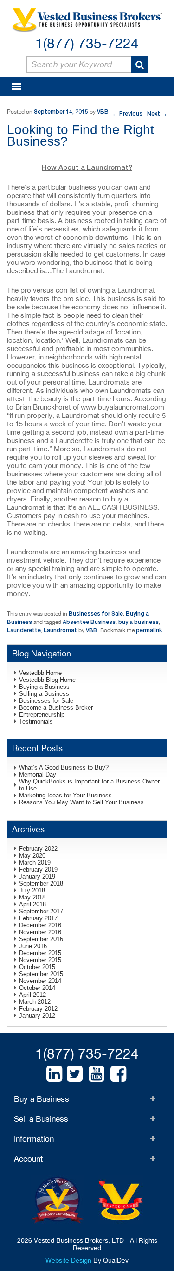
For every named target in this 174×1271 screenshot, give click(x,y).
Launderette (24, 630)
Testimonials (36, 721)
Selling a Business (44, 693)
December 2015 (40, 953)
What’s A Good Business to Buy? (64, 767)
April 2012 (32, 994)
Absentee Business (89, 621)
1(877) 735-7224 (87, 43)
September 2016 (41, 939)
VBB (103, 111)
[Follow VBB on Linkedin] (54, 1074)
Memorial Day (37, 774)
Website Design (68, 1260)
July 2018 (32, 890)
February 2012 (38, 1008)
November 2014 (40, 980)
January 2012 (37, 1015)
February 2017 (38, 918)
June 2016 (33, 946)
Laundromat (60, 630)
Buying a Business (44, 686)
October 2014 (37, 987)
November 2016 (40, 932)
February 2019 (38, 869)
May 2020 (32, 855)
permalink (149, 630)
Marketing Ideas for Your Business (65, 795)
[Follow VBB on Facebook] (118, 1074)
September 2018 (41, 883)
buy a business (138, 621)
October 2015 (37, 966)
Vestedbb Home (40, 672)
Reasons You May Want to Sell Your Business (81, 802)
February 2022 (38, 848)
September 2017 (41, 911)
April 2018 (32, 904)
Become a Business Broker (56, 707)
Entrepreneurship (41, 714)
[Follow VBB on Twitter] (75, 1074)
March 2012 (35, 1001)
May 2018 (32, 897)
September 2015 (41, 973)
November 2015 (40, 959)
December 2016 (40, 925)
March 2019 (35, 862)
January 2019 (37, 876)
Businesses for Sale (96, 613)
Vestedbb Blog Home (47, 679)
